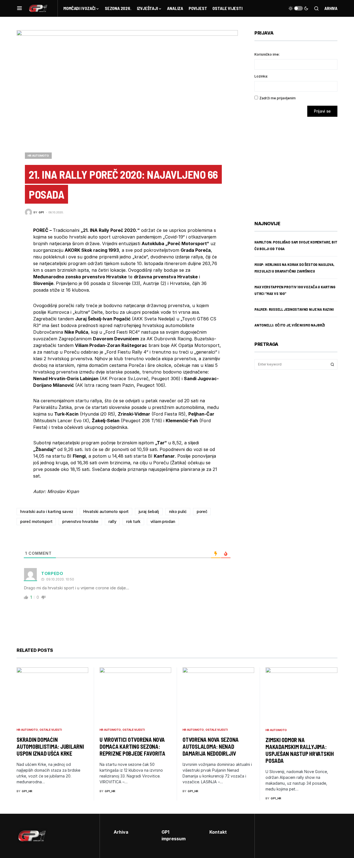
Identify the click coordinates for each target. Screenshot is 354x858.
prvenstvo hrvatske (80, 521)
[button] (19, 8)
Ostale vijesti (51, 729)
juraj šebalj (149, 511)
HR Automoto (38, 155)
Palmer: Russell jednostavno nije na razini (294, 309)
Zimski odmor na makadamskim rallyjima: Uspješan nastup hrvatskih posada (300, 750)
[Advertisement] (298, 164)
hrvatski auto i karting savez (46, 511)
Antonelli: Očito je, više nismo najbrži (289, 325)
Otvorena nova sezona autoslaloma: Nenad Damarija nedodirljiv (211, 746)
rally (112, 521)
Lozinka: (261, 76)
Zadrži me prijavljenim (277, 98)
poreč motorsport (36, 521)
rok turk (133, 521)
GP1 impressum (174, 835)
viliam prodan (162, 521)
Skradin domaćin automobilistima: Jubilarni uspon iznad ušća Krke (50, 746)
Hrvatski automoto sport (106, 511)
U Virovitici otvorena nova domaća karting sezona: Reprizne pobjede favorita (132, 746)
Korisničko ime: (267, 54)
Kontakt (218, 832)
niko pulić (178, 511)
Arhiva (330, 8)
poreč (202, 511)
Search (332, 364)
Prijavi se (322, 111)
